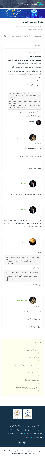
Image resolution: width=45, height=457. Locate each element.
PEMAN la (31, 122)
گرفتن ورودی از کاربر (33, 372)
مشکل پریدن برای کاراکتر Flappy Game (27, 388)
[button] (31, 4)
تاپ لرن (15, 451)
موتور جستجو (38, 433)
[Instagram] (24, 443)
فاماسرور (28, 437)
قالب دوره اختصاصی (33, 357)
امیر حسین (24, 242)
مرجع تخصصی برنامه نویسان (34, 426)
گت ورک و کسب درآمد (15, 430)
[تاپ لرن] (40, 4)
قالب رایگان (39, 430)
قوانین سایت (19, 433)
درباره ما (10, 433)
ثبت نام (19, 4)
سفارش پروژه (28, 430)
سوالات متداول (38, 437)
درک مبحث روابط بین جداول (30, 350)
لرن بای (29, 433)
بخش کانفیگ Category (32, 380)
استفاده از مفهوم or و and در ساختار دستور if (26, 365)
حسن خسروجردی (22, 138)
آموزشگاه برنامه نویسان (16, 426)
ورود (24, 4)
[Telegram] (19, 443)
